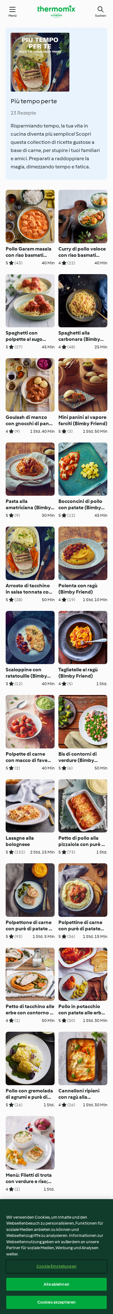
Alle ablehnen (56, 1284)
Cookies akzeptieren (56, 1302)
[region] (56, 1256)
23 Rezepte (23, 113)
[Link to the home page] (56, 11)
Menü (12, 16)
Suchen (100, 16)
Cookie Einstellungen (56, 1266)
